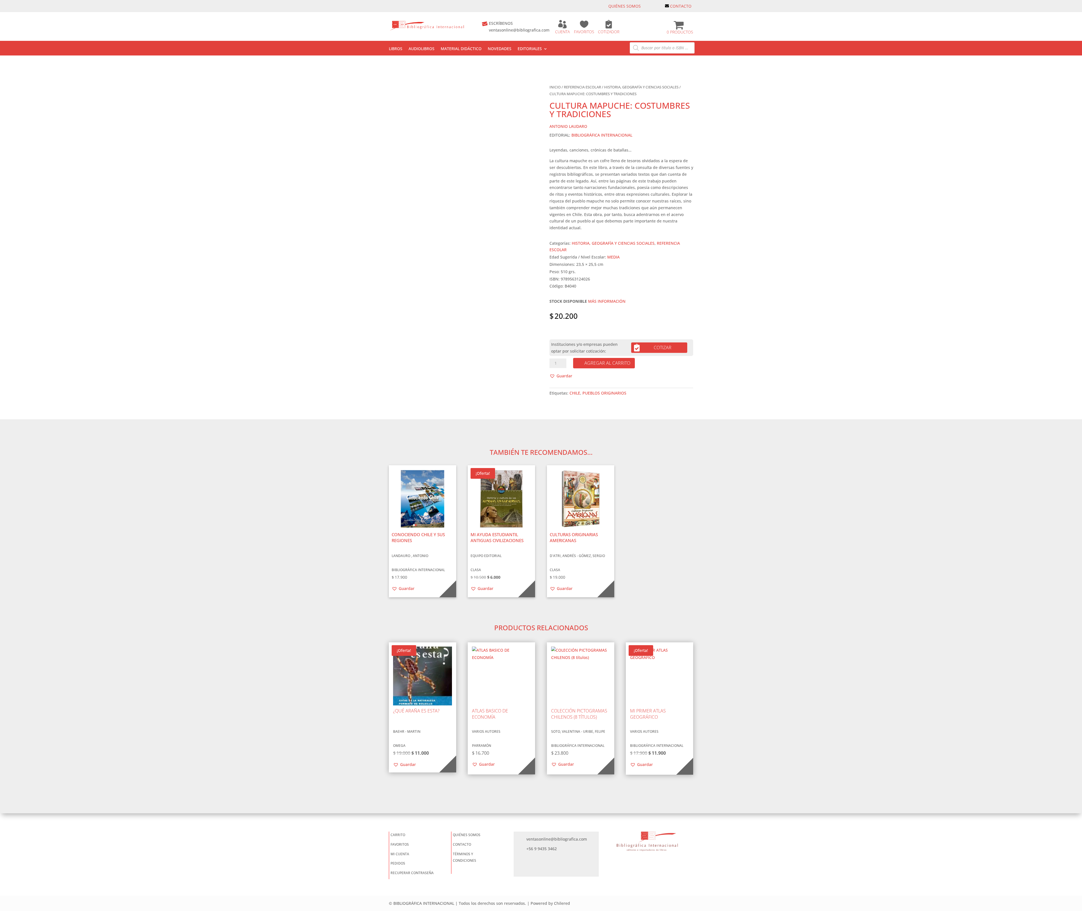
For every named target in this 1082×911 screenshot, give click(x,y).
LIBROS (395, 49)
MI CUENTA (400, 854)
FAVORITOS (584, 31)
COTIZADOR (608, 31)
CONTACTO (680, 6)
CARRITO (398, 834)
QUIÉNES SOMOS (624, 6)
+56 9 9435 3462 (541, 848)
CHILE (574, 393)
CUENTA (562, 31)
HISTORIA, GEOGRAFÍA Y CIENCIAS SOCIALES (641, 87)
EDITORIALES (530, 49)
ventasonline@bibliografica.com (519, 30)
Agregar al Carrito (607, 363)
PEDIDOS (398, 863)
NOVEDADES (499, 49)
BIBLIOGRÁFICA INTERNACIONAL (601, 135)
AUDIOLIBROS (421, 49)
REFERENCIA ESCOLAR (582, 87)
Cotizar (662, 347)
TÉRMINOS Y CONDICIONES (464, 857)
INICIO (555, 87)
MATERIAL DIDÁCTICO (461, 49)
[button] (560, 376)
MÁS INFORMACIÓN (607, 301)
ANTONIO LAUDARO (568, 126)
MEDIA (613, 257)
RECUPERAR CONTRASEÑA (412, 872)
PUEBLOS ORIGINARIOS (604, 393)
